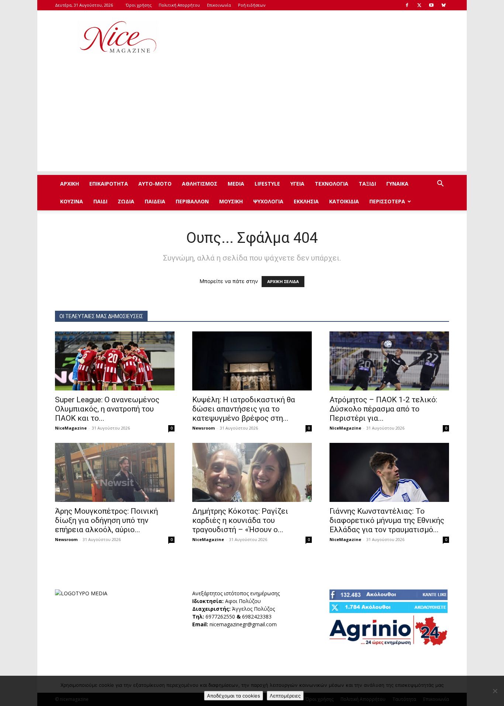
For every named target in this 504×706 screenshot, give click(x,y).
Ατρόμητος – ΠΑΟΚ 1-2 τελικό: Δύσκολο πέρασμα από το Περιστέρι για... (383, 409)
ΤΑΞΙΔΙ (367, 183)
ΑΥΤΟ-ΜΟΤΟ (155, 183)
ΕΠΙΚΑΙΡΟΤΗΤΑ (108, 183)
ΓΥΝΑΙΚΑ (397, 183)
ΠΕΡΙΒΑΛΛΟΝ (192, 201)
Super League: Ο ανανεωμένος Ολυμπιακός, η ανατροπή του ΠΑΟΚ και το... (107, 409)
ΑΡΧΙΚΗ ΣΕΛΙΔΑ (283, 281)
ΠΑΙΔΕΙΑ (155, 201)
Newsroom (203, 428)
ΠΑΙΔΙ (100, 201)
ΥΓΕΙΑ (297, 183)
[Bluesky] (443, 5)
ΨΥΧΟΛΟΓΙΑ (268, 201)
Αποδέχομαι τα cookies (233, 696)
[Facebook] (406, 5)
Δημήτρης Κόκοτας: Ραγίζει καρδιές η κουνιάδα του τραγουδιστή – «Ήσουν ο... (240, 520)
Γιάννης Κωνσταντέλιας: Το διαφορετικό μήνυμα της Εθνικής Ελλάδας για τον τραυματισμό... (386, 520)
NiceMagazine (71, 428)
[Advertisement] (314, 37)
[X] (419, 5)
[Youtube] (431, 5)
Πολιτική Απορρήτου (179, 5)
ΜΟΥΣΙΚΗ (231, 201)
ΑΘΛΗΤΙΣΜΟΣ (199, 183)
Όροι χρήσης (139, 5)
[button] (440, 184)
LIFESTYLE (267, 183)
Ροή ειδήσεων (251, 5)
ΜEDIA (236, 183)
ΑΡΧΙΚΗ (69, 183)
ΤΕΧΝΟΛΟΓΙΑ (331, 183)
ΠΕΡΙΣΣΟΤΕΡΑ (387, 201)
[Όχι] (494, 691)
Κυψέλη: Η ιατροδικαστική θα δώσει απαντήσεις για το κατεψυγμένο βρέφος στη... (243, 409)
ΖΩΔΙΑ (126, 201)
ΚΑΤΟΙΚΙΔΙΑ (344, 201)
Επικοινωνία (219, 5)
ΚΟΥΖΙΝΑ (71, 201)
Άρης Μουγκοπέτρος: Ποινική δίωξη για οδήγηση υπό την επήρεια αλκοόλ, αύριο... (106, 520)
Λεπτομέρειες (285, 696)
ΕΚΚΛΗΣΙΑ (306, 201)
